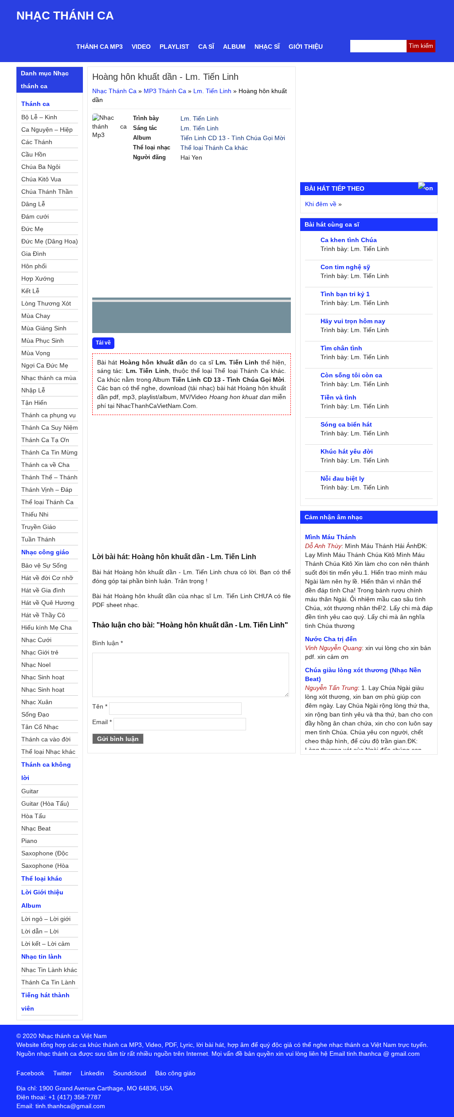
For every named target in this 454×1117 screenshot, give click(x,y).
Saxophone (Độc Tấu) (44, 854)
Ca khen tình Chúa (349, 239)
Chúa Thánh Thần (47, 191)
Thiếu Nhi (34, 514)
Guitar (30, 791)
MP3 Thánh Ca (165, 90)
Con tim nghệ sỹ (345, 266)
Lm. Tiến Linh (212, 90)
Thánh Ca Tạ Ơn (45, 439)
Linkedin (92, 1073)
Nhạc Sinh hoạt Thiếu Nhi (42, 691)
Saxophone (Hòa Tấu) (45, 867)
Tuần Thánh (38, 539)
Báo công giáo (175, 1073)
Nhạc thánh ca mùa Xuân (48, 379)
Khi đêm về (321, 204)
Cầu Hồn (33, 154)
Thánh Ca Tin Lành (48, 982)
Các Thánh (36, 141)
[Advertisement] (191, 229)
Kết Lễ (30, 290)
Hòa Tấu (33, 815)
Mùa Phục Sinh (42, 340)
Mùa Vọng (35, 353)
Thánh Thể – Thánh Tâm (49, 478)
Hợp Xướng (37, 278)
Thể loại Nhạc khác (48, 751)
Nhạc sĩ (267, 46)
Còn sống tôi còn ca (351, 375)
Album (234, 46)
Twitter (62, 1073)
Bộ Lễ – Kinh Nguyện (39, 118)
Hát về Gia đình (43, 590)
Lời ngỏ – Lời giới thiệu (45, 920)
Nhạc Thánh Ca (65, 15)
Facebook (30, 1073)
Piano (29, 840)
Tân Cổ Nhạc (40, 726)
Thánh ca (35, 103)
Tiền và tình (338, 397)
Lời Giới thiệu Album (42, 899)
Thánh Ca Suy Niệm (49, 427)
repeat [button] (178, 319)
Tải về (103, 343)
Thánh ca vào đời (45, 739)
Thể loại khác (41, 878)
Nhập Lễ (33, 390)
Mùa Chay (35, 315)
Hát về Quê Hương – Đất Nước (47, 604)
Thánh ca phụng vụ (48, 415)
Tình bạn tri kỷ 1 (345, 294)
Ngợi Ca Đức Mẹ (44, 365)
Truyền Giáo (38, 526)
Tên (99, 706)
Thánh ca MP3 (99, 46)
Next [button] (149, 319)
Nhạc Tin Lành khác (49, 969)
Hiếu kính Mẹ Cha (46, 627)
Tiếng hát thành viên (45, 1002)
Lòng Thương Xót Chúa (46, 305)
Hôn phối (34, 266)
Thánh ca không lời (46, 771)
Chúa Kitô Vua (41, 179)
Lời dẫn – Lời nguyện (40, 932)
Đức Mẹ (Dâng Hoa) (49, 241)
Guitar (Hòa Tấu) (45, 803)
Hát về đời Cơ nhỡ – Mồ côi (47, 579)
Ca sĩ (206, 46)
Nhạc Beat (36, 828)
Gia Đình (33, 253)
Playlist (174, 46)
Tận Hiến (34, 402)
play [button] (126, 318)
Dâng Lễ (33, 204)
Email (102, 721)
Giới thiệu (306, 46)
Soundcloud (129, 1073)
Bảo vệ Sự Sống (44, 565)
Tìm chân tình (341, 348)
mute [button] (231, 318)
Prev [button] (104, 319)
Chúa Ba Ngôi (40, 166)
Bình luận (107, 643)
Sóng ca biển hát (346, 424)
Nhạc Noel (36, 664)
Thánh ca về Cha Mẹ (45, 466)
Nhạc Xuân (36, 701)
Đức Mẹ (32, 228)
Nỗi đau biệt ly (342, 478)
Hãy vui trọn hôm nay (353, 321)
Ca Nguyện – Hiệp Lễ (47, 131)
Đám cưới (35, 216)
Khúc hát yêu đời (347, 451)
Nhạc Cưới (36, 639)
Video (141, 46)
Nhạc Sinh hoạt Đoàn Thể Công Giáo (43, 678)
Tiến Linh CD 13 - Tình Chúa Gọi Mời (232, 137)
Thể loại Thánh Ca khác (214, 147)
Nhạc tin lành (41, 956)
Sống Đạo (35, 714)
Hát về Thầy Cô (43, 615)
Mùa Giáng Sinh (44, 328)
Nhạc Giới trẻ (40, 652)
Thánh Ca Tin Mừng (49, 452)
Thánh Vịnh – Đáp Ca (46, 491)
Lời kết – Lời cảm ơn (45, 945)
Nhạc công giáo (45, 552)
